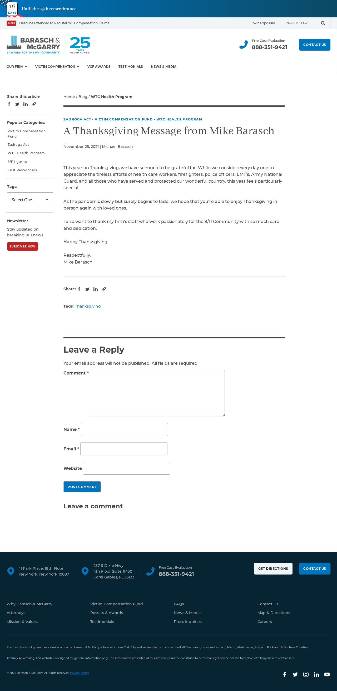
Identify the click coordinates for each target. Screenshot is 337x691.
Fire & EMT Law (296, 23)
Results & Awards (106, 612)
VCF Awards (99, 67)
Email (71, 448)
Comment (76, 373)
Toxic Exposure (263, 23)
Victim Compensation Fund (124, 119)
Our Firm (15, 67)
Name (71, 429)
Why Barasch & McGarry (29, 604)
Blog (82, 96)
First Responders (22, 170)
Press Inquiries (188, 621)
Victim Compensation (55, 67)
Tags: (12, 186)
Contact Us (314, 45)
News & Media (163, 67)
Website (72, 468)
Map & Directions (273, 612)
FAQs (179, 604)
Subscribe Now (23, 246)
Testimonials (130, 67)
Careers (264, 621)
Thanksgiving (88, 306)
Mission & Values (22, 621)
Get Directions (273, 569)
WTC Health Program (179, 119)
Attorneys (16, 612)
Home (69, 96)
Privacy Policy (79, 673)
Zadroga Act (77, 119)
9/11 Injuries (17, 162)
